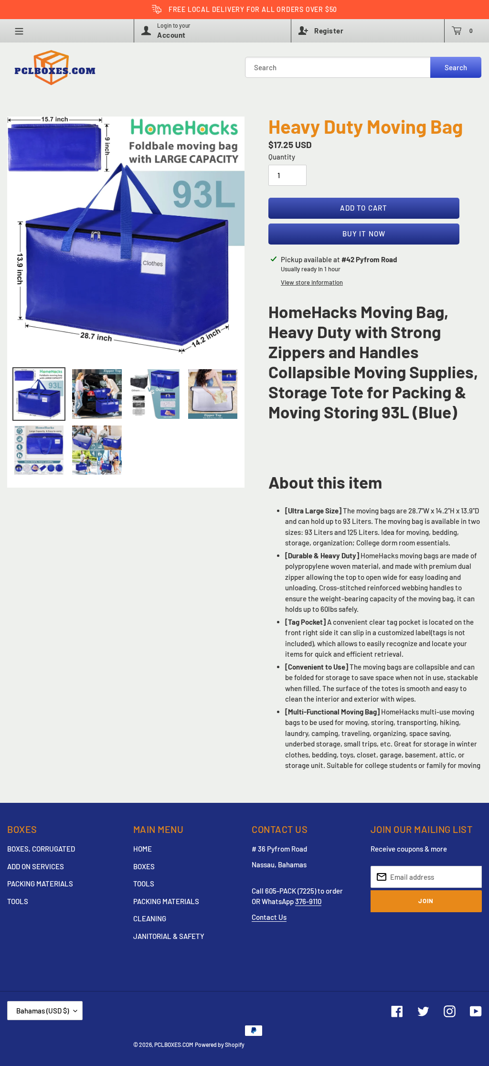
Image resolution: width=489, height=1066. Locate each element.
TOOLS (17, 901)
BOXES (144, 866)
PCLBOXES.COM (173, 1044)
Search (456, 67)
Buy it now (364, 233)
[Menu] (23, 30)
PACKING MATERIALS (40, 883)
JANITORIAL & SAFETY (168, 936)
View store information (312, 282)
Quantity (281, 156)
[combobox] (363, 67)
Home (142, 848)
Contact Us (269, 917)
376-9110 (308, 901)
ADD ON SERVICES (35, 866)
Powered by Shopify (219, 1044)
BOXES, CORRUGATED (41, 848)
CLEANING (149, 918)
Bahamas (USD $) (42, 1010)
